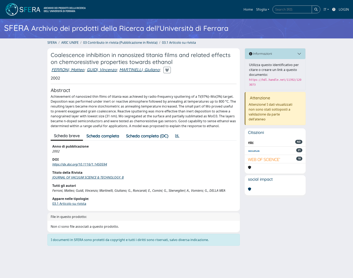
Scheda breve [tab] (67, 135)
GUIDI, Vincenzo (102, 69)
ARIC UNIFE (70, 42)
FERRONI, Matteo (67, 69)
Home (248, 9)
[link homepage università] (45, 9)
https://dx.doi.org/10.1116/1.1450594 (79, 164)
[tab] (177, 136)
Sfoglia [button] (261, 9)
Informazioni (262, 54)
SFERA (52, 42)
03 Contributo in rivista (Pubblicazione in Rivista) (120, 42)
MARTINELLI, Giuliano (139, 69)
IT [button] (325, 9)
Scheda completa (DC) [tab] (147, 135)
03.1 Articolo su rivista (179, 42)
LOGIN (344, 9)
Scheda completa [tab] (102, 135)
